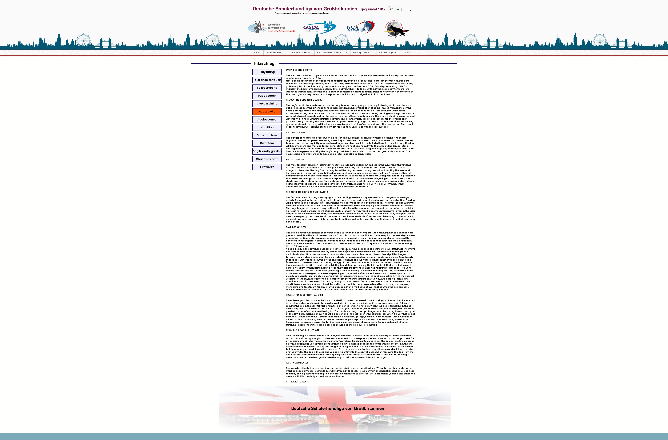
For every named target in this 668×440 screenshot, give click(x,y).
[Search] (409, 9)
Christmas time (267, 159)
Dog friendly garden (267, 151)
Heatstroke (267, 112)
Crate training (267, 104)
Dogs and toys (267, 135)
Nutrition (267, 127)
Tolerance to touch (267, 80)
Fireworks (267, 167)
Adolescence (267, 120)
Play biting (267, 72)
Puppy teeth (267, 96)
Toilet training (267, 88)
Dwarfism (267, 143)
